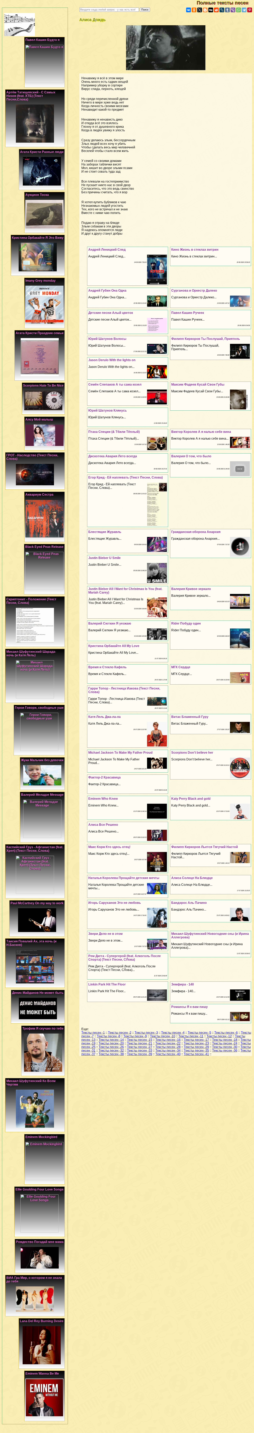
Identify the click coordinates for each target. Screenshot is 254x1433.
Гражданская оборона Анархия (195, 532)
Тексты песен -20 (111, 1043)
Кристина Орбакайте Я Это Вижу (38, 237)
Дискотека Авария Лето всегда (112, 456)
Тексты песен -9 (135, 1036)
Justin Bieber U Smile (104, 558)
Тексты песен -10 (162, 1036)
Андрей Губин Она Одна (107, 290)
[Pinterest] (249, 10)
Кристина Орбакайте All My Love (113, 646)
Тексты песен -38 (111, 1054)
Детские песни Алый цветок (110, 312)
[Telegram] (244, 10)
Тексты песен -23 (196, 1043)
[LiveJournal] (221, 10)
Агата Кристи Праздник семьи (40, 333)
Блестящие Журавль (104, 532)
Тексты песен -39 (139, 1054)
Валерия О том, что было (191, 456)
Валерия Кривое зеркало (191, 589)
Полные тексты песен (225, 2)
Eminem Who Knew (103, 798)
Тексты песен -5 (199, 1032)
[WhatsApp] (238, 10)
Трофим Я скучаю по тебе (43, 1028)
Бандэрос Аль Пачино (189, 902)
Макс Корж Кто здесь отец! (109, 847)
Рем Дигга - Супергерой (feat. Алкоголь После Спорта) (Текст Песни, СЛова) (124, 957)
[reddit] (216, 10)
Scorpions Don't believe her (192, 752)
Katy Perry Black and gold (191, 798)
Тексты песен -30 (224, 1047)
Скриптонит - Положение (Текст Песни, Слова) (31, 601)
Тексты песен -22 (168, 1043)
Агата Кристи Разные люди (42, 152)
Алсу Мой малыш (39, 419)
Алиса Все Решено (103, 824)
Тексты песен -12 (219, 1036)
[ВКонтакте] (188, 10)
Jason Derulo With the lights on (112, 360)
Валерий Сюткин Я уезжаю (109, 623)
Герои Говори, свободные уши (39, 707)
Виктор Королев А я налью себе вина (201, 431)
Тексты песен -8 (108, 1036)
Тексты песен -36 (224, 1050)
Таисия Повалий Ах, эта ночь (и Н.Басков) (31, 943)
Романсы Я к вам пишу (189, 1007)
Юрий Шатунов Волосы (107, 338)
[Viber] (233, 10)
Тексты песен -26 (111, 1047)
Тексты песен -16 (168, 1039)
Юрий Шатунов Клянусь (107, 410)
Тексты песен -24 (224, 1043)
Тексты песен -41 (196, 1054)
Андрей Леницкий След (107, 249)
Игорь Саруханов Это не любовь (114, 902)
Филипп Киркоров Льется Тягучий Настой (204, 847)
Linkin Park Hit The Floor (107, 984)
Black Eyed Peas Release (44, 546)
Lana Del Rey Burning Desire (42, 1321)
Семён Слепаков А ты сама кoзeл (114, 384)
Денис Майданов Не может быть (38, 992)
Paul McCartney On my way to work (37, 903)
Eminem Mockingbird (41, 1137)
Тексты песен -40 (168, 1054)
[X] (199, 10)
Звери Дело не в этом (105, 933)
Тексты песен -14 (111, 1039)
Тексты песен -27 (139, 1047)
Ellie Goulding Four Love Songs (39, 1189)
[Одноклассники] (194, 10)
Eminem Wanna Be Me (42, 1373)
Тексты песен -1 (93, 1032)
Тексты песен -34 (168, 1050)
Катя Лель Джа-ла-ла (104, 716)
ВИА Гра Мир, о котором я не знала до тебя (34, 1279)
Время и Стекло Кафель (107, 667)
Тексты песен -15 (139, 1039)
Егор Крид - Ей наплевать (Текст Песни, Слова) (125, 477)
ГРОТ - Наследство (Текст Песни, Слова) (32, 456)
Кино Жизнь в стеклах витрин (194, 249)
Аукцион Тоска (37, 194)
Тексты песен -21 (139, 1043)
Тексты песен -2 (119, 1032)
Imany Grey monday (40, 280)
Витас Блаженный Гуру (189, 716)
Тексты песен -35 (196, 1050)
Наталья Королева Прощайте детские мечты (123, 878)
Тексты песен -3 (146, 1032)
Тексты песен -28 (168, 1047)
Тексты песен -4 (173, 1032)
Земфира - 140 (182, 984)
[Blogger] (205, 10)
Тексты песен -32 (111, 1050)
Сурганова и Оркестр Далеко (194, 290)
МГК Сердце (180, 667)
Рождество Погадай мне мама (40, 1241)
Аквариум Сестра (39, 494)
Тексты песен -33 (139, 1050)
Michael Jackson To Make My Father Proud (120, 752)
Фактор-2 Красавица (104, 777)
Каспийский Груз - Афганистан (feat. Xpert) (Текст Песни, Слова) (34, 848)
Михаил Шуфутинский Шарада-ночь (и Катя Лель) (31, 653)
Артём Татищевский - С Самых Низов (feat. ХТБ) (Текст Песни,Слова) (30, 96)
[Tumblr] (227, 10)
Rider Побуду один (186, 623)
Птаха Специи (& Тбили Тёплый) (114, 431)
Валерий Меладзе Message (42, 794)
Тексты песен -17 (196, 1039)
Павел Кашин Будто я (42, 40)
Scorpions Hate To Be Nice (43, 385)
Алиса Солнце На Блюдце (192, 878)
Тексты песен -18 (224, 1039)
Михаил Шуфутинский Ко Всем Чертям (31, 1082)
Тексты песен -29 (196, 1047)
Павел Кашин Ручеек (187, 312)
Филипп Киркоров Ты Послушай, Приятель (205, 338)
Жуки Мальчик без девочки (42, 760)
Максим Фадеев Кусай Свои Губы (197, 384)
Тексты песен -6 (226, 1032)
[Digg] (210, 10)
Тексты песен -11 (190, 1036)
